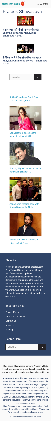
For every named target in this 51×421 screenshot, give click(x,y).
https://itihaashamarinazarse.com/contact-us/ (23, 406)
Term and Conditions (15, 316)
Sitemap (9, 330)
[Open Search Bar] (37, 4)
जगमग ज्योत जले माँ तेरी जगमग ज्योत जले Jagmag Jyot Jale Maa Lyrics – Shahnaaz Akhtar (21, 32)
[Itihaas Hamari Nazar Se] (13, 4)
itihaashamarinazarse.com (29, 417)
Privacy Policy (12, 312)
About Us (9, 325)
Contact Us (10, 321)
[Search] (37, 77)
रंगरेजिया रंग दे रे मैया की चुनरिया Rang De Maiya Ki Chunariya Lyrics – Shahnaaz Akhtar (25, 60)
